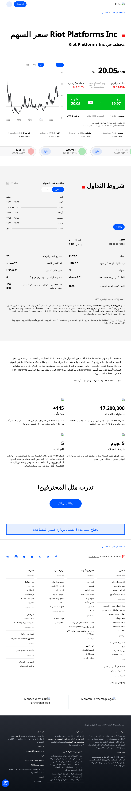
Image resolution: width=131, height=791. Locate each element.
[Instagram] (16, 556)
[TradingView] (8, 556)
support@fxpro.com (35, 751)
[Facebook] (56, 556)
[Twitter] (40, 556)
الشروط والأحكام (77, 739)
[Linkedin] (48, 556)
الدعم (18, 736)
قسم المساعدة (44, 529)
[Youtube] (32, 556)
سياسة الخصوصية (62, 739)
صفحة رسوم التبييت (97, 87)
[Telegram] (24, 556)
